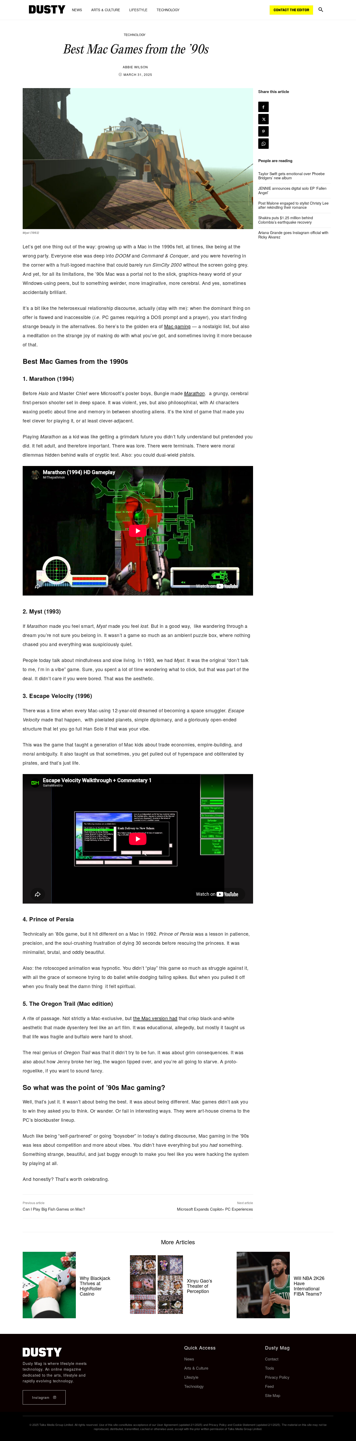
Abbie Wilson (135, 67)
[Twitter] (263, 119)
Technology (134, 34)
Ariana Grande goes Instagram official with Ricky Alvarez (293, 235)
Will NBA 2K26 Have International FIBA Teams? (309, 1285)
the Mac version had (155, 1018)
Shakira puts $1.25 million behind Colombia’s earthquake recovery (285, 220)
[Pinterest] (263, 131)
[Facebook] (263, 107)
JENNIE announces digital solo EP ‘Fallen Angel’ (292, 190)
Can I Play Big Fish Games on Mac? (54, 1209)
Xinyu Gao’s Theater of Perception (199, 1285)
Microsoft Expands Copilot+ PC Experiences (215, 1209)
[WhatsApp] (263, 143)
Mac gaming (177, 326)
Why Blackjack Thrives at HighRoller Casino (95, 1285)
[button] (321, 10)
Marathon (194, 393)
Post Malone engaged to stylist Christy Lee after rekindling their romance (293, 205)
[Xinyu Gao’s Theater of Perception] (156, 1285)
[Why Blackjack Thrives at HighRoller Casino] (49, 1285)
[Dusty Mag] (47, 10)
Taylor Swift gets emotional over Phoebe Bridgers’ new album (291, 176)
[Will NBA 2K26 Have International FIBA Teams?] (263, 1285)
